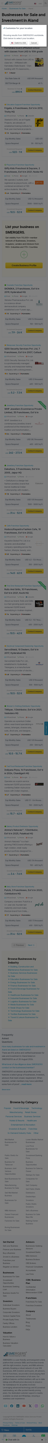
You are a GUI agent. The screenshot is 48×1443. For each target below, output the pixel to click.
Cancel (34, 43)
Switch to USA (20, 43)
